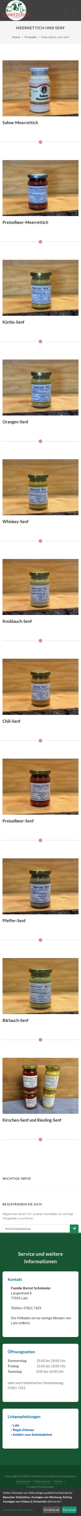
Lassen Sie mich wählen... (19, 1509)
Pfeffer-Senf (14, 920)
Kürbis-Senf (13, 321)
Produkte (31, 37)
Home (16, 37)
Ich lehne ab (51, 1509)
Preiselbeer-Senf (18, 820)
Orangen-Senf (15, 421)
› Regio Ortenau (22, 1430)
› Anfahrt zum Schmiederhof (31, 1434)
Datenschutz (42, 1481)
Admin (58, 1481)
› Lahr (15, 1425)
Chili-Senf (11, 721)
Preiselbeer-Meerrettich (25, 222)
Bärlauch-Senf (15, 1020)
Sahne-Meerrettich (20, 122)
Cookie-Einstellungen (40, 1486)
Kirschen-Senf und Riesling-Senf (31, 1120)
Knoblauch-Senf (17, 621)
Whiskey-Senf (15, 521)
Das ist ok (69, 1509)
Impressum (23, 1481)
